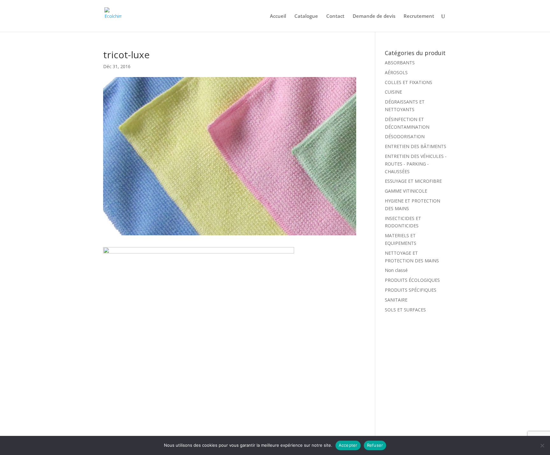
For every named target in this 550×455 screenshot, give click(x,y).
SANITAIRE (396, 300)
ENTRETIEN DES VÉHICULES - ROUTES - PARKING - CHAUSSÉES (416, 163)
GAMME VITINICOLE (406, 191)
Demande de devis (374, 16)
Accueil (278, 16)
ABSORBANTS (400, 63)
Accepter (348, 445)
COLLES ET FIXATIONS (408, 82)
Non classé (396, 270)
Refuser (375, 445)
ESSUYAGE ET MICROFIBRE (413, 181)
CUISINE (393, 92)
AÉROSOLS (396, 72)
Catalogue (306, 16)
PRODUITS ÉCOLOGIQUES (412, 280)
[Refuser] (542, 445)
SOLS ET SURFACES (405, 310)
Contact (335, 16)
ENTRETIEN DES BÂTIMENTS (415, 146)
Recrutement (419, 16)
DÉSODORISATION (405, 136)
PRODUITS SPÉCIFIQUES (410, 290)
